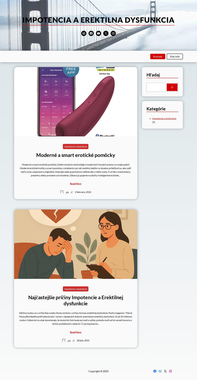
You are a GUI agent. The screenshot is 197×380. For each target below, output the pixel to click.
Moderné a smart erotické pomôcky (75, 155)
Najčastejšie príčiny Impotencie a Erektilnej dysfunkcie (75, 300)
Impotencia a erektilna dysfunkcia (98, 19)
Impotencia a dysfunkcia (75, 146)
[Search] (172, 87)
